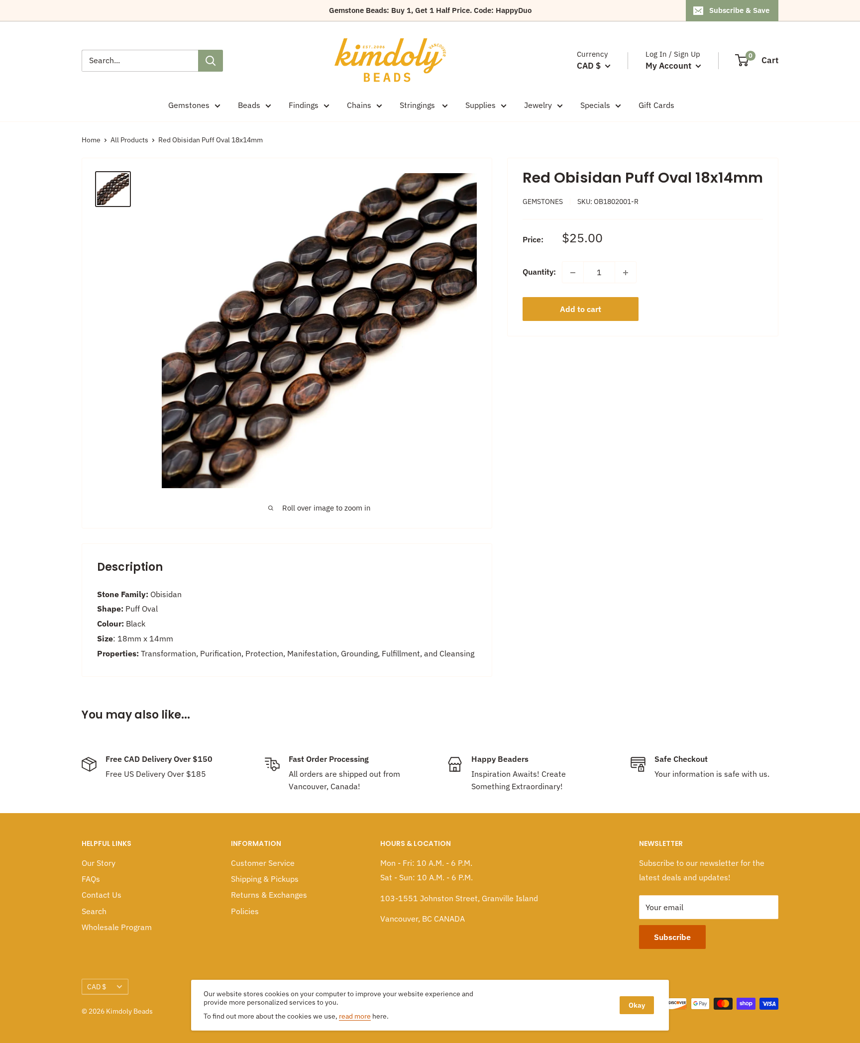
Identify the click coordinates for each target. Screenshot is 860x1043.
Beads (249, 105)
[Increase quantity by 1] (625, 272)
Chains (359, 105)
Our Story (98, 863)
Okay (637, 1005)
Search (94, 911)
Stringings (418, 105)
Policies (245, 911)
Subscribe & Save (739, 10)
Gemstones (189, 105)
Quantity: (539, 272)
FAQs (91, 879)
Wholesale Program (117, 927)
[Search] (210, 61)
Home (91, 139)
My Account (669, 65)
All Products (129, 139)
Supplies (480, 105)
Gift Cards (656, 105)
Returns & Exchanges (269, 895)
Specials (595, 105)
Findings (304, 105)
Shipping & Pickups (265, 879)
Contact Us (101, 895)
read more (355, 1016)
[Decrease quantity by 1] (572, 272)
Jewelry (538, 105)
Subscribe (672, 937)
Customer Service (263, 863)
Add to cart (580, 309)
